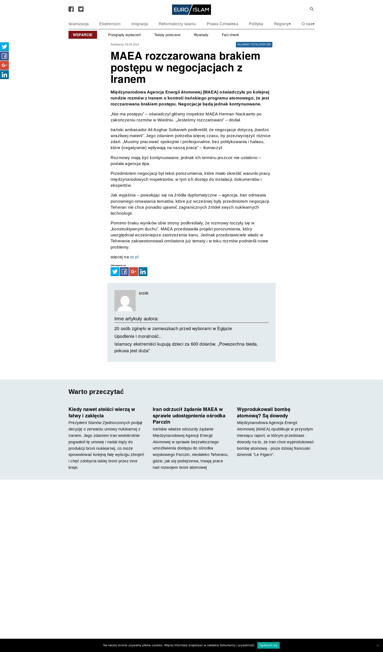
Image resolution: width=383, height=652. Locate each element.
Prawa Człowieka (222, 23)
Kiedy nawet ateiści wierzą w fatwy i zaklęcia (101, 412)
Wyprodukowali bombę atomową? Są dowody (263, 412)
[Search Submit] (312, 9)
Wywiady (201, 34)
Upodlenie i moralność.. (138, 336)
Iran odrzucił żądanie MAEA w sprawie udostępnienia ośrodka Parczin (189, 415)
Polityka (256, 23)
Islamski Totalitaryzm (254, 44)
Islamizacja (78, 23)
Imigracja (139, 23)
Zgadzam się (268, 645)
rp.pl (134, 257)
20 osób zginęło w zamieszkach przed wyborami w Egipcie (173, 328)
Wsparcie (83, 34)
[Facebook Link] (71, 9)
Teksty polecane (167, 34)
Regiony (281, 23)
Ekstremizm (110, 23)
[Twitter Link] (81, 9)
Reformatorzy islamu (177, 23)
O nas (307, 23)
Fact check (230, 34)
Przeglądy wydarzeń (124, 34)
